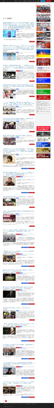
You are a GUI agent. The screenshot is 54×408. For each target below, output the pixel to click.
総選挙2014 (19, 215)
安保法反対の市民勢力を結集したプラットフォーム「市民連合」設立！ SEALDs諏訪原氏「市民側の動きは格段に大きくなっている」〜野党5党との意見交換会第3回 (18, 174)
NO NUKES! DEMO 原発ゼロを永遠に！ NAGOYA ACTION (16, 307)
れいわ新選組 (20, 107)
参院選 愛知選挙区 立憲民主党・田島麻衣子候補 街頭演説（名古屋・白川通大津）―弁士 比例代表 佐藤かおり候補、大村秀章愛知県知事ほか (18, 86)
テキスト (18, 176)
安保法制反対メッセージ (21, 177)
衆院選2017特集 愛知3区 (20, 138)
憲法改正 (25, 235)
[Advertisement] (19, 9)
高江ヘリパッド (20, 155)
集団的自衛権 (20, 235)
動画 (17, 29)
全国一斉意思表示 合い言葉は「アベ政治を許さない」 (15, 196)
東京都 (15, 29)
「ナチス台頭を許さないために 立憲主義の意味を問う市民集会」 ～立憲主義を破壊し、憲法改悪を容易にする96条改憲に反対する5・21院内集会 (18, 364)
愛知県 (15, 106)
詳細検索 (46, 4)
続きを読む (32, 41)
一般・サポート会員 (25, 168)
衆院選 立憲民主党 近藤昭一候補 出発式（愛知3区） (15, 135)
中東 (18, 30)
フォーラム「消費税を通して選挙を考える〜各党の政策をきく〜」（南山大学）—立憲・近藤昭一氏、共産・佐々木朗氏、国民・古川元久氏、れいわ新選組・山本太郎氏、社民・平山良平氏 (18, 103)
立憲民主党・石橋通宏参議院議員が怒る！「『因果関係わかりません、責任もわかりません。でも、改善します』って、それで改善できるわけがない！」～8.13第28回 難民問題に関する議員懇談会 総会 (18, 67)
